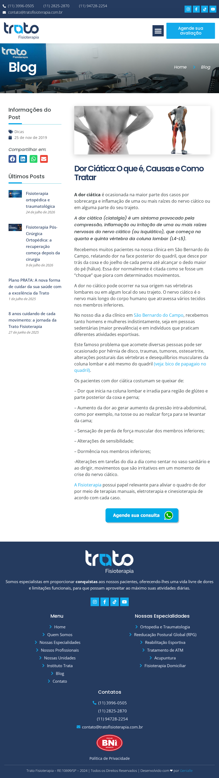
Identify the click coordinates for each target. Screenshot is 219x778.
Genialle (186, 770)
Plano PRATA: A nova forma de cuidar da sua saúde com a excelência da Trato (35, 286)
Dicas (19, 131)
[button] (158, 30)
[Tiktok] (204, 9)
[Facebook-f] (196, 9)
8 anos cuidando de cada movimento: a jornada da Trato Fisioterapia (33, 320)
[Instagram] (188, 9)
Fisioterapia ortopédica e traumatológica (40, 200)
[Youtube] (212, 9)
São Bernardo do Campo (158, 315)
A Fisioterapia (87, 485)
